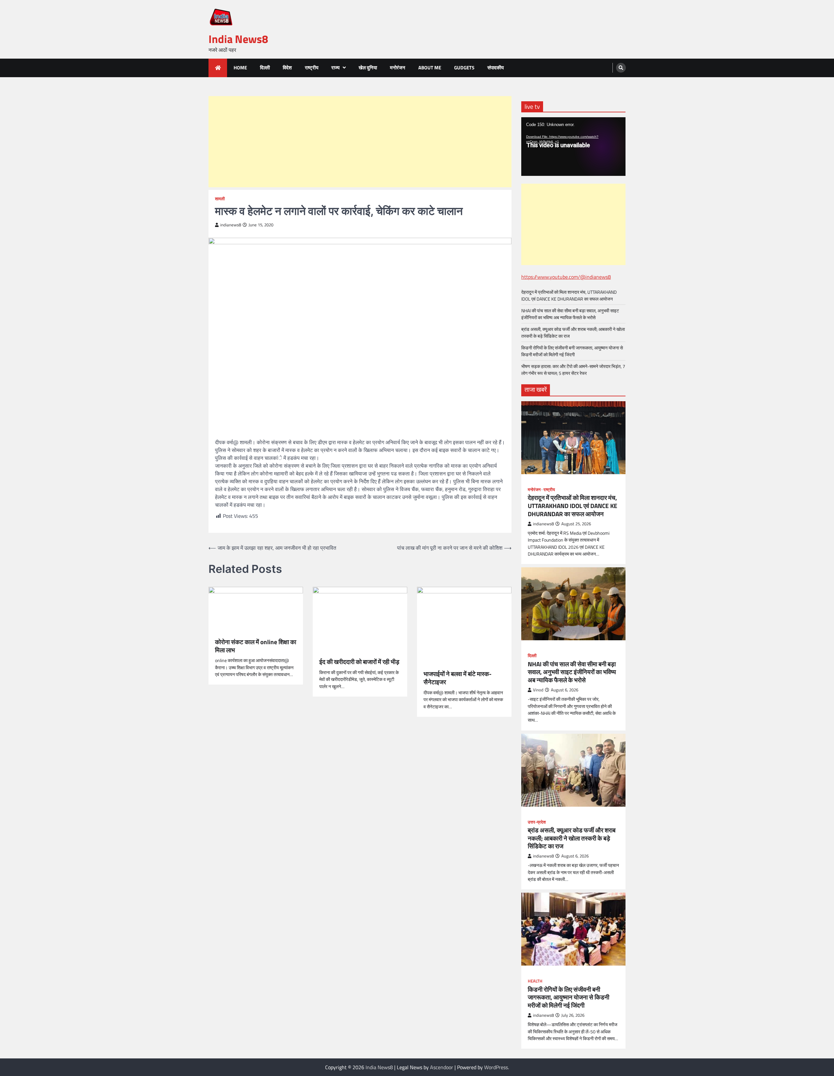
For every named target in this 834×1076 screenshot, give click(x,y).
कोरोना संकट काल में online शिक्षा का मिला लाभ (255, 646)
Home (240, 67)
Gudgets (464, 67)
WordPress (496, 1067)
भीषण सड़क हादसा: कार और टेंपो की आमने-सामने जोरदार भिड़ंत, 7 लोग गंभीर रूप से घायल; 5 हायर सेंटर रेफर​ (573, 369)
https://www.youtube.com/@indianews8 (566, 277)
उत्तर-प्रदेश (537, 822)
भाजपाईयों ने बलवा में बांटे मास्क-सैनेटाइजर (458, 678)
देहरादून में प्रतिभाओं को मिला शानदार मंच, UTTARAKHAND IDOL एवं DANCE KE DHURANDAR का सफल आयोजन (569, 295)
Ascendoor (441, 1067)
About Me (429, 67)
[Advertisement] (359, 141)
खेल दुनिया (368, 67)
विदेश (287, 67)
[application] (573, 146)
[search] (621, 68)
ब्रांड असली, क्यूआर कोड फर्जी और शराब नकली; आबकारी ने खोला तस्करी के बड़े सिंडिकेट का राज (571, 838)
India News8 (238, 39)
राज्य (335, 67)
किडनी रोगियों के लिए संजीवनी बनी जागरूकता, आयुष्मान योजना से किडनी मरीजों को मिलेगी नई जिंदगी (572, 351)
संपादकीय (495, 67)
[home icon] (217, 68)
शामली (220, 198)
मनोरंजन (397, 67)
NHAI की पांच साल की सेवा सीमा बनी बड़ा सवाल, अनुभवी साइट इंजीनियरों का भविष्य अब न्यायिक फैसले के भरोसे (570, 314)
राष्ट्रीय (311, 67)
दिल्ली (265, 67)
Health (535, 981)
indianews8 (230, 225)
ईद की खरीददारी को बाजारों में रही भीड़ (359, 662)
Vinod (538, 690)
